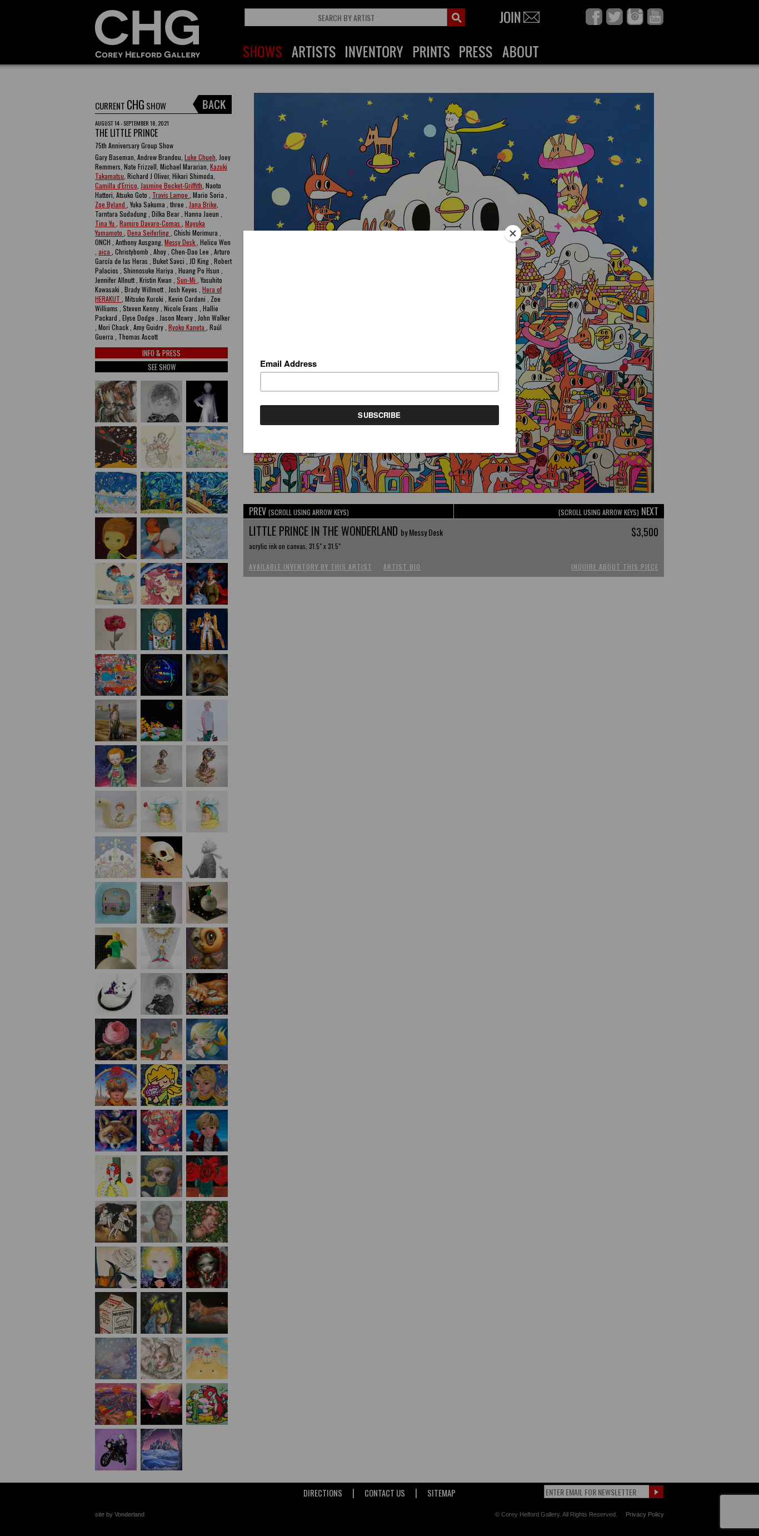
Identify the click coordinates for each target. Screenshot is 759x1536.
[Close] (513, 233)
